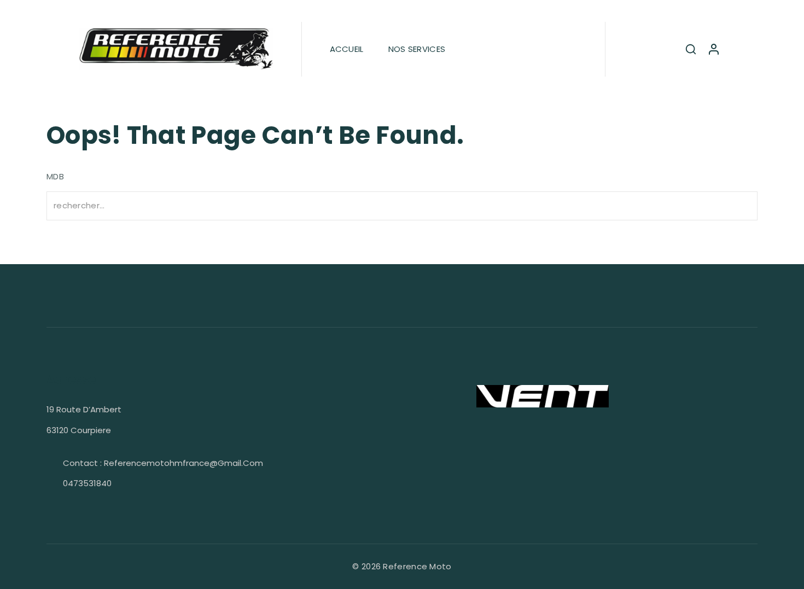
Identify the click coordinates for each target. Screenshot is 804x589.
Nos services (417, 49)
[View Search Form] (691, 49)
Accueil (347, 49)
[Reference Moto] (176, 49)
